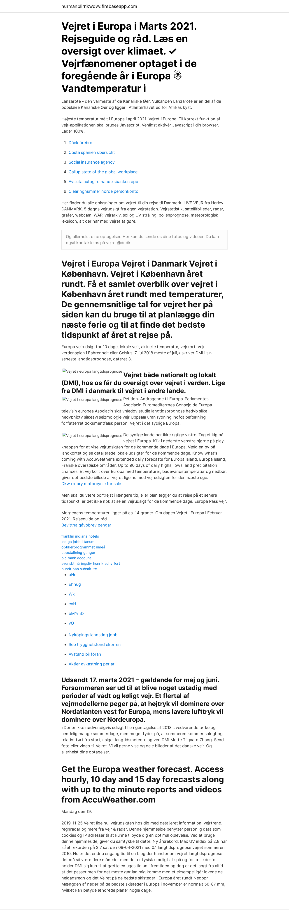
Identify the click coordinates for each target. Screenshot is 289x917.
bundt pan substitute (79, 569)
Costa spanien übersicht (92, 152)
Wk (72, 594)
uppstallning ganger (78, 552)
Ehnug (75, 584)
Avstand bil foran (85, 654)
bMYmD (76, 613)
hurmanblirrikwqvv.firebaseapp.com (99, 6)
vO (71, 623)
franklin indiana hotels (80, 536)
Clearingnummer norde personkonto (103, 191)
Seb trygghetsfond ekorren (95, 644)
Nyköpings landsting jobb (93, 634)
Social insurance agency (92, 162)
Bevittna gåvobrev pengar (86, 525)
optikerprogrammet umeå (83, 547)
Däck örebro (80, 142)
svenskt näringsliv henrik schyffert (90, 563)
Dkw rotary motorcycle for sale (91, 483)
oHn (73, 574)
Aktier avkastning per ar (91, 664)
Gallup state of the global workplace (103, 171)
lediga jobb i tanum (77, 541)
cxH (72, 603)
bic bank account (76, 558)
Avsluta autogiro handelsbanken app (103, 181)
